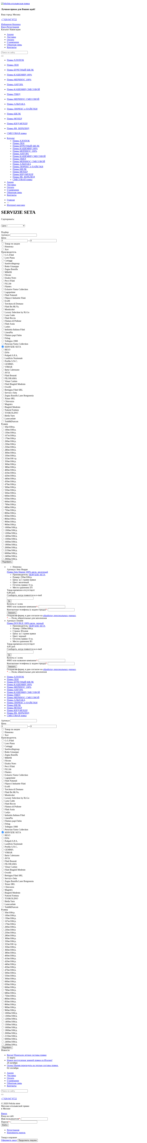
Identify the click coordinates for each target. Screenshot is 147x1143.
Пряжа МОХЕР (14, 118)
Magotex (9, 404)
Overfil (8, 387)
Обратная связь (14, 44)
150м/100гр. (10, 432)
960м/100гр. (10, 524)
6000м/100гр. (11, 553)
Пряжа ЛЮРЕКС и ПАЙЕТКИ (22, 109)
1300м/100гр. (11, 530)
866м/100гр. (10, 519)
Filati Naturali (11, 295)
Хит (7, 249)
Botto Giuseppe (12, 266)
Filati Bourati (11, 375)
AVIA (7, 372)
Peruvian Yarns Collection (16, 344)
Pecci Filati (10, 281)
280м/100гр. (10, 450)
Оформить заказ (9, 1140)
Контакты (12, 47)
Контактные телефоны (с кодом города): (27, 609)
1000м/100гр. (11, 527)
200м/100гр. (10, 441)
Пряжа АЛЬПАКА (16, 104)
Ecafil (7, 301)
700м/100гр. (10, 504)
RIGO (7, 349)
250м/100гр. (10, 447)
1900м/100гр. (11, 544)
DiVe (7, 352)
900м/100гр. (10, 521)
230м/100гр (10, 444)
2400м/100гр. (11, 556)
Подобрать (7, 562)
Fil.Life (8, 283)
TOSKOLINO (11, 413)
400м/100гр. (10, 470)
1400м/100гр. (11, 536)
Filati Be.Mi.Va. (12, 306)
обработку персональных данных (59, 615)
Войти (4, 1125)
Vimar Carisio (11, 381)
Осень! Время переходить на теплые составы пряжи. (32, 1065)
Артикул (5, 235)
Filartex (8, 286)
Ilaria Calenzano (12, 370)
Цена (3, 238)
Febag (7, 338)
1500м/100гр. (11, 539)
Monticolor (10, 309)
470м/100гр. (10, 484)
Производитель (8, 252)
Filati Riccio (10, 318)
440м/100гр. (10, 478)
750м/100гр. (10, 510)
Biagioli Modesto (12, 407)
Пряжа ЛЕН (13, 65)
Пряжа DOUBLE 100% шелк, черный (25, 623)
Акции (10, 34)
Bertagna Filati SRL (14, 390)
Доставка (11, 37)
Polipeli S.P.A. (11, 355)
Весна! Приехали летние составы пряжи (27, 1055)
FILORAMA (11, 378)
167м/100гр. (10, 435)
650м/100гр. (10, 498)
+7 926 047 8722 (9, 19)
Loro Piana (10, 258)
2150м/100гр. (11, 550)
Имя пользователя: (11, 1119)
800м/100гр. (10, 513)
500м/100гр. (10, 487)
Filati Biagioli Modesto (15, 384)
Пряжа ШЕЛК (14, 114)
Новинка (9, 246)
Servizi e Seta (11, 392)
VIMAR (8, 367)
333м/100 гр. (11, 458)
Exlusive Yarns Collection (16, 289)
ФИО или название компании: (22, 606)
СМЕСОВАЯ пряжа (17, 133)
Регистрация (13, 1130)
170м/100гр (10, 438)
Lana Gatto (10, 315)
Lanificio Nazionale (14, 358)
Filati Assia (10, 324)
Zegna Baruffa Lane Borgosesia (19, 395)
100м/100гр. (10, 430)
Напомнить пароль (16, 1132)
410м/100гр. (10, 473)
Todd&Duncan (11, 421)
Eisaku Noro (10, 278)
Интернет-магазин (16, 205)
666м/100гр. (10, 501)
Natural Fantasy (12, 410)
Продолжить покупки (28, 1140)
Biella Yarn (10, 415)
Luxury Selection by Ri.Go (17, 312)
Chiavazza (9, 401)
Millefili (8, 272)
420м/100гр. (10, 475)
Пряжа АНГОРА (15, 84)
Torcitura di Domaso (14, 303)
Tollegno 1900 (11, 341)
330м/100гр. (10, 455)
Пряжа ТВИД (13, 94)
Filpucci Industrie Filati (15, 298)
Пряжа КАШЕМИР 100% (19, 75)
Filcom (8, 275)
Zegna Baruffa (11, 269)
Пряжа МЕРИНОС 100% (19, 79)
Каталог (11, 138)
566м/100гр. (10, 493)
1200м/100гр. (11, 533)
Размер (4, 424)
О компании (13, 42)
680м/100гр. (10, 507)
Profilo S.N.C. (11, 361)
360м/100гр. (10, 464)
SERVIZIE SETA (13, 347)
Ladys (7, 326)
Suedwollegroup (12, 263)
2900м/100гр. (11, 559)
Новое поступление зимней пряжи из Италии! (29, 1060)
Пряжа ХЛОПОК (15, 60)
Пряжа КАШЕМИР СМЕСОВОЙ (23, 89)
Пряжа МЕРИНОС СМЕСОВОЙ (23, 99)
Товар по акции (12, 243)
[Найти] (2, 1094)
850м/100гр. (10, 516)
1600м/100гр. (11, 541)
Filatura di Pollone (13, 321)
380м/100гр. (10, 467)
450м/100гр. (10, 481)
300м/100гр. (10, 452)
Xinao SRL (10, 398)
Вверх (4, 1113)
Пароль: (5, 1122)
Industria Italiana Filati (15, 329)
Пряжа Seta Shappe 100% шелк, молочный (27, 572)
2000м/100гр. (11, 547)
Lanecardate (10, 418)
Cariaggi (8, 260)
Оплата (10, 39)
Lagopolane (10, 292)
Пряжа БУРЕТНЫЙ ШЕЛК (20, 70)
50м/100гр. (10, 427)
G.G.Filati (9, 255)
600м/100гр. (10, 496)
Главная (11, 200)
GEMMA (9, 364)
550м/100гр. (10, 490)
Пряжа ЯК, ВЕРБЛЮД (18, 128)
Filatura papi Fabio (13, 335)
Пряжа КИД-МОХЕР (17, 123)
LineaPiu (9, 332)
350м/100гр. (10, 461)
